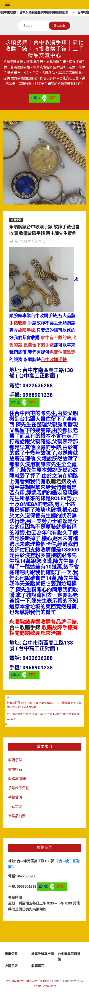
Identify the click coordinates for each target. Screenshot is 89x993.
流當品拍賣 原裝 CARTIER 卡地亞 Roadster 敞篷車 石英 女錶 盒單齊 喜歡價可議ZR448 (44, 705)
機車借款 (11, 954)
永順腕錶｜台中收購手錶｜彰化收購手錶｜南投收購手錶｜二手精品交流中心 (44, 49)
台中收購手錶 (54, 359)
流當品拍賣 (16, 816)
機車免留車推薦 (42, 954)
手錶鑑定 (15, 806)
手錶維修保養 (18, 788)
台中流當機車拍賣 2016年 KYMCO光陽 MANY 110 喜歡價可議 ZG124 (43, 716)
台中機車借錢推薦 (69, 956)
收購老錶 (56, 481)
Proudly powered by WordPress (27, 980)
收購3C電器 (17, 779)
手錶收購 (18, 323)
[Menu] (7, 4)
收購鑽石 (15, 769)
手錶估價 (15, 797)
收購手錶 (16, 220)
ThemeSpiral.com (44, 986)
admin (13, 241)
